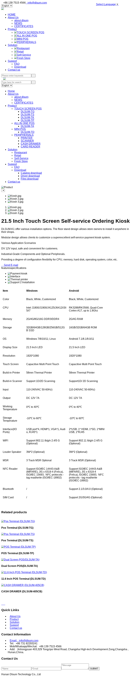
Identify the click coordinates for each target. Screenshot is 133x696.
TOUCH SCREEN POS (30, 32)
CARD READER (30, 146)
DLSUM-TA (27, 126)
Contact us (14, 69)
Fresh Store (23, 58)
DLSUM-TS (27, 114)
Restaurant (23, 48)
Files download (29, 178)
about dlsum (21, 20)
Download (20, 66)
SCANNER (27, 140)
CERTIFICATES (23, 26)
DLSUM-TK (27, 117)
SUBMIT (94, 668)
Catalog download (31, 173)
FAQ (16, 64)
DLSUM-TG (27, 111)
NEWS (18, 23)
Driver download (30, 175)
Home (11, 91)
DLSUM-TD (27, 132)
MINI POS (22, 39)
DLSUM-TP (27, 120)
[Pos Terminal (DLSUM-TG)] (18, 521)
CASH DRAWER (31, 143)
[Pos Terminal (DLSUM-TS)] (18, 534)
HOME (12, 14)
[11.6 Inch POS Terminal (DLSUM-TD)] (24, 572)
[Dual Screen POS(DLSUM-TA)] (20, 559)
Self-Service (24, 54)
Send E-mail (9, 265)
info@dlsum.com (36, 2)
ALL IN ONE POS (27, 35)
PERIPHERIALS (26, 42)
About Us (13, 17)
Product (12, 29)
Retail (20, 51)
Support (12, 61)
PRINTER (26, 137)
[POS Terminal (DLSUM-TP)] (18, 546)
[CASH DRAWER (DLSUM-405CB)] (22, 585)
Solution (12, 45)
